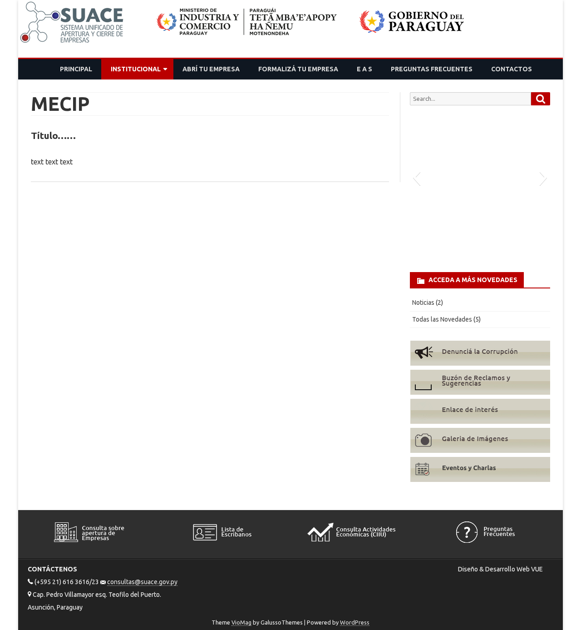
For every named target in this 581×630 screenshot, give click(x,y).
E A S (364, 69)
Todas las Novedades (442, 319)
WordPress (354, 622)
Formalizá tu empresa (298, 69)
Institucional (136, 69)
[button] (416, 177)
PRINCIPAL (76, 69)
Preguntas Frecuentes (432, 69)
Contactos (511, 69)
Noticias (423, 302)
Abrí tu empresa (211, 69)
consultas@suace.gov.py (142, 581)
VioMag (241, 622)
